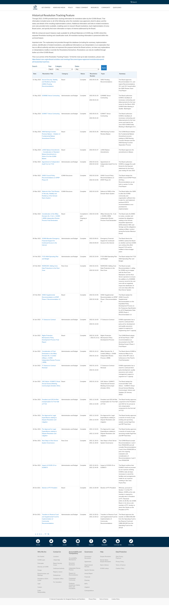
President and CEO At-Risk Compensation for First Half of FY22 (50, 402)
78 (48, 534)
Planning (86, 580)
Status (77, 66)
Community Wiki (118, 544)
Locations (56, 556)
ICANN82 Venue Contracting (51, 95)
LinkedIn (65, 544)
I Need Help (56, 560)
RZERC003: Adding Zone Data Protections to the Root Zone (50, 268)
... (43, 534)
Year (49, 66)
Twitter (51, 544)
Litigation (87, 587)
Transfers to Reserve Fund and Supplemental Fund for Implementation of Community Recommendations (50, 519)
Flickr (78, 544)
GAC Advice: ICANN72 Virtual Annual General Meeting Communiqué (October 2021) (51, 384)
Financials (87, 577)
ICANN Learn (41, 560)
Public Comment (82, 7)
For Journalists (57, 582)
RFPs (86, 583)
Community (105, 7)
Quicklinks (117, 7)
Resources (95, 7)
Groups (40, 570)
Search (34, 66)
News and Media (59, 7)
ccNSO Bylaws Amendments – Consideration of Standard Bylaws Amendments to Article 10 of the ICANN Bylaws (50, 154)
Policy (70, 7)
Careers (40, 587)
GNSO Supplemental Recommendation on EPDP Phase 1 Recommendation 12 (51, 297)
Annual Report (88, 573)
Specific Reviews (89, 570)
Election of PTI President (49, 488)
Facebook (91, 544)
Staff (39, 583)
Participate (41, 563)
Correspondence (89, 590)
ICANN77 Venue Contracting (51, 113)
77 (45, 534)
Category (58, 66)
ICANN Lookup (104, 568)
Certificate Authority (58, 568)
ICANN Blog (131, 544)
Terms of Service (120, 565)
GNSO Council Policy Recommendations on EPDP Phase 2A (51, 178)
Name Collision (104, 565)
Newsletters (104, 544)
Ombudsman (56, 575)
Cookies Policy (120, 568)
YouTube (38, 544)
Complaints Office (58, 578)
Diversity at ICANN (43, 566)
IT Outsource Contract (49, 319)
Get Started (46, 7)
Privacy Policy (120, 561)
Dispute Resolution (105, 556)
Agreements (87, 561)
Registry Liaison (57, 572)
